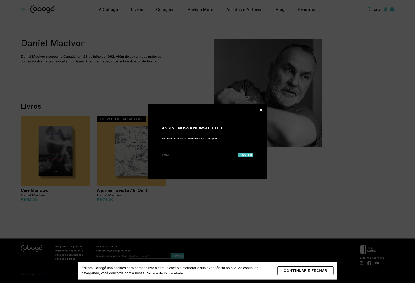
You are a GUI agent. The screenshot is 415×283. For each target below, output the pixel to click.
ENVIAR (245, 155)
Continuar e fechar (305, 271)
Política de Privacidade (164, 273)
